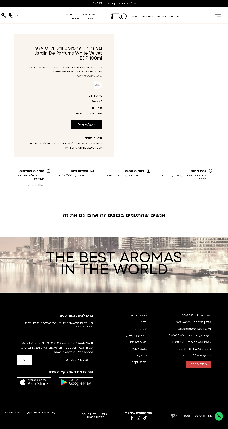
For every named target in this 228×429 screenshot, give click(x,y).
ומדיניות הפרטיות (38, 343)
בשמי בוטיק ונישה (74, 67)
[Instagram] (138, 418)
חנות (88, 67)
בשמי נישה (147, 16)
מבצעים (136, 16)
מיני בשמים (71, 14)
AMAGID (9, 412)
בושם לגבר (160, 16)
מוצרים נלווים (87, 18)
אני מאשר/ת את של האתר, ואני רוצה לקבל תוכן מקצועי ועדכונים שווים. (57, 347)
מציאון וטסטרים (87, 14)
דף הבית (97, 67)
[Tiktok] (145, 418)
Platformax (37, 412)
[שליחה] (24, 360)
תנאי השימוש (59, 343)
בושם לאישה (174, 16)
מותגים (75, 18)
